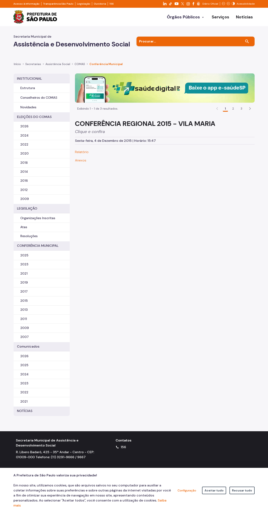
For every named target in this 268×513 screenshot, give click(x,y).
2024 (24, 135)
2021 (24, 273)
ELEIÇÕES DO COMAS (34, 117)
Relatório (82, 152)
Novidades (28, 107)
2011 (23, 319)
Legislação (83, 4)
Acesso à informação (26, 4)
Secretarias (33, 64)
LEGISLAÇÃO (27, 208)
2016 (24, 181)
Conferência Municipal (106, 64)
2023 (24, 264)
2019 (24, 282)
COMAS (80, 64)
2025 (24, 255)
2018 (24, 163)
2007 (24, 337)
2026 (24, 126)
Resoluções (29, 236)
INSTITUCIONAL (29, 78)
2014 (24, 172)
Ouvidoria (100, 4)
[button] (250, 108)
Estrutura (27, 88)
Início (17, 64)
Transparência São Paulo (58, 4)
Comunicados (28, 346)
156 (112, 4)
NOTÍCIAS (24, 411)
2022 (24, 144)
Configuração (187, 490)
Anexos (80, 160)
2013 (24, 310)
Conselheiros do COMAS (38, 98)
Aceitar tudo (214, 490)
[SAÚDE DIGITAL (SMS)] (165, 88)
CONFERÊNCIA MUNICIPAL (37, 245)
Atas (23, 227)
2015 (24, 301)
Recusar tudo (242, 490)
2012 (24, 190)
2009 (24, 199)
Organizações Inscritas (37, 218)
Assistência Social (57, 64)
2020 (24, 153)
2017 (24, 291)
